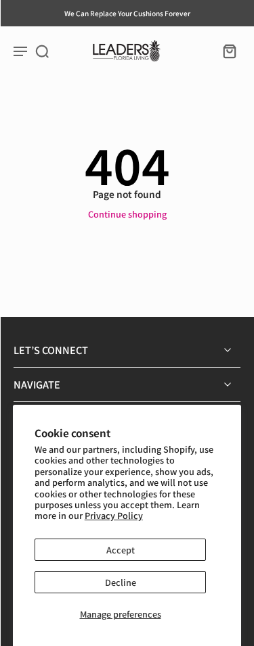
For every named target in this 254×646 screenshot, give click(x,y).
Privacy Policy (114, 515)
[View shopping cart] (225, 50)
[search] (42, 50)
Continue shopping (127, 213)
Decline (120, 582)
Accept (120, 549)
